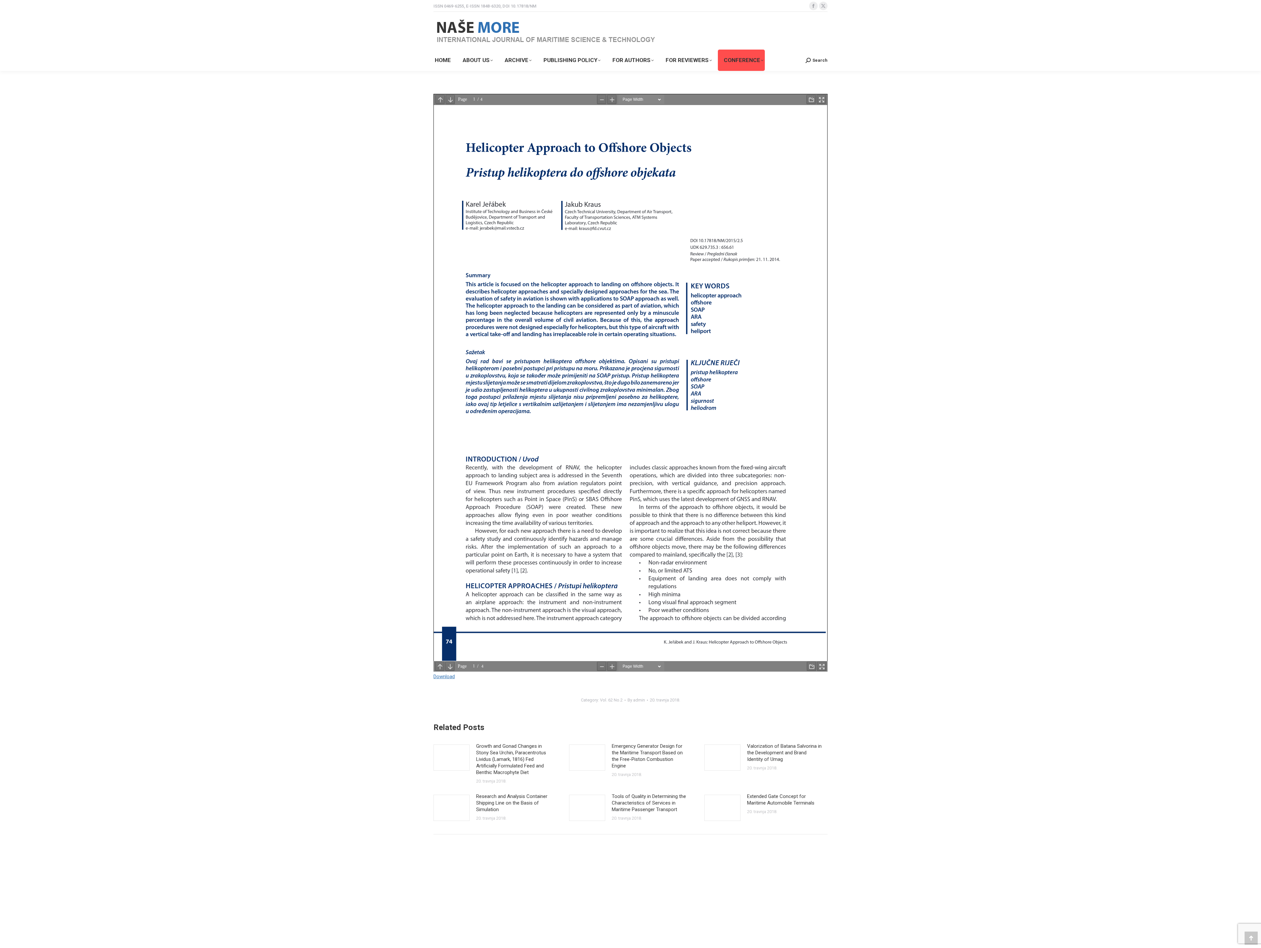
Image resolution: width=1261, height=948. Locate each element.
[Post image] (451, 757)
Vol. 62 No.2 (611, 700)
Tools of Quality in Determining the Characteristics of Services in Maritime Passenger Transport (649, 802)
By (636, 700)
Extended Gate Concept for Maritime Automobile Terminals (780, 799)
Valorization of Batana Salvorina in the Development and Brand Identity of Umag (784, 752)
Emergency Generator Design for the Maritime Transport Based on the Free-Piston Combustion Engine (647, 756)
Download (444, 676)
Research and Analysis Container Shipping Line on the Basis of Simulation (511, 802)
